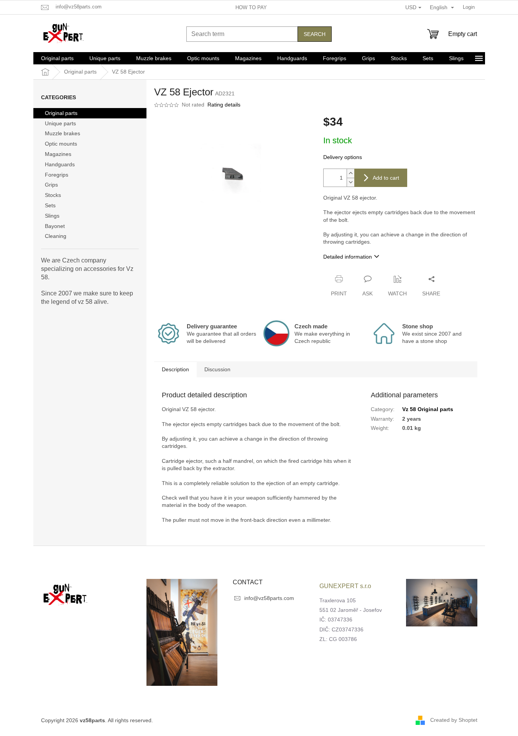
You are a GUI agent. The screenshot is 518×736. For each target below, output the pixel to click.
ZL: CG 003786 (338, 639)
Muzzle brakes (62, 133)
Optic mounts (61, 144)
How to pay (251, 7)
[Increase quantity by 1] (350, 173)
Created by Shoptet (453, 720)
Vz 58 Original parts (427, 409)
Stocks (53, 195)
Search (315, 34)
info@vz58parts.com (269, 598)
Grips (51, 185)
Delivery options (342, 157)
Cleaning (55, 236)
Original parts (61, 113)
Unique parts (60, 123)
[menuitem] (57, 58)
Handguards (60, 164)
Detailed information (347, 257)
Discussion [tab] (217, 369)
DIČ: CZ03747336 (341, 629)
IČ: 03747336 (335, 619)
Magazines (58, 154)
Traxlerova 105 (337, 600)
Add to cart (386, 178)
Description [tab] (175, 369)
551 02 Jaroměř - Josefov (350, 610)
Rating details (223, 105)
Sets (50, 205)
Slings (52, 216)
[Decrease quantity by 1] (350, 182)
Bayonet (55, 226)
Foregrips (56, 175)
